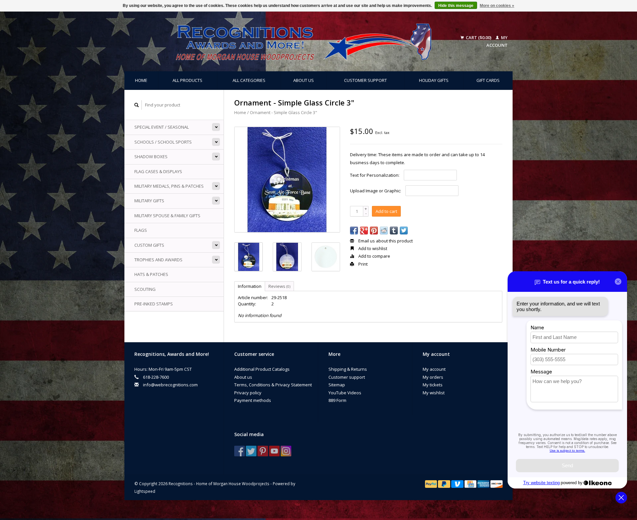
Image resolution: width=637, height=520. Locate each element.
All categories (249, 80)
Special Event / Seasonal (161, 127)
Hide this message (455, 5)
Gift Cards (488, 80)
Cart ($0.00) (478, 37)
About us (303, 80)
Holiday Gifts (434, 80)
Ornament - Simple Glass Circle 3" (283, 112)
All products (187, 80)
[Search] (137, 105)
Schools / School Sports (163, 142)
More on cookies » (497, 5)
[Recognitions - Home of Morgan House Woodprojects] (288, 41)
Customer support (365, 80)
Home (141, 80)
